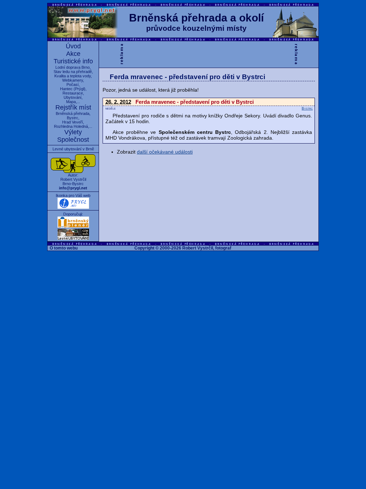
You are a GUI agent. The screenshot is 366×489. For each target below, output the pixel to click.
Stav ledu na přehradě (73, 71)
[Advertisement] (208, 53)
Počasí (72, 84)
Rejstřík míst (73, 107)
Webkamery (72, 80)
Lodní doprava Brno (72, 67)
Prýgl (79, 89)
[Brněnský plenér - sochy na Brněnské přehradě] (73, 226)
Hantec (66, 89)
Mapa (71, 102)
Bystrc (72, 118)
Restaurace (73, 93)
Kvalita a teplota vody (72, 76)
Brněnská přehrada (72, 113)
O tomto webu (64, 248)
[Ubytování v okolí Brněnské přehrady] (73, 238)
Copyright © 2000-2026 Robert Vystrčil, (174, 248)
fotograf (223, 248)
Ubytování (72, 97)
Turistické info (73, 61)
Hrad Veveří (72, 122)
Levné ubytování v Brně (73, 149)
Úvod (73, 46)
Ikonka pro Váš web (73, 195)
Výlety (73, 132)
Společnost (73, 139)
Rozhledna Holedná (71, 126)
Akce (73, 53)
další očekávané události (165, 152)
